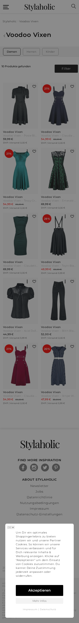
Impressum (30, 609)
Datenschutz (48, 609)
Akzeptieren (39, 590)
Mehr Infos (39, 600)
